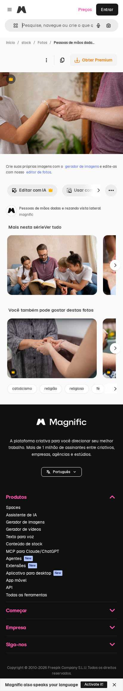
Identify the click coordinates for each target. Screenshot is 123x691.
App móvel (16, 580)
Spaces (13, 507)
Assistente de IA (21, 515)
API (9, 587)
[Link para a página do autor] (11, 211)
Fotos (42, 42)
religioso (77, 388)
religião (50, 388)
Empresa (16, 627)
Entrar (107, 9)
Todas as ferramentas (26, 595)
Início (10, 42)
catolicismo (22, 388)
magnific (26, 214)
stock (26, 42)
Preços (85, 9)
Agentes (19, 558)
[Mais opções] (46, 60)
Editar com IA (29, 191)
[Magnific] (61, 423)
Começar (16, 610)
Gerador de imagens (25, 522)
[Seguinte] (98, 190)
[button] (61, 472)
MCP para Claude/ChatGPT (32, 551)
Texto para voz (20, 536)
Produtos (16, 497)
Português (61, 472)
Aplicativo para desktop (33, 573)
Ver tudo (52, 227)
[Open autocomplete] (13, 25)
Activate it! (93, 684)
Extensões (21, 565)
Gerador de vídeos (23, 529)
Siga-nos (16, 644)
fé (98, 388)
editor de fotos (38, 172)
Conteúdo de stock (24, 544)
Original (38, 80)
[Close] (114, 684)
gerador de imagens (82, 166)
